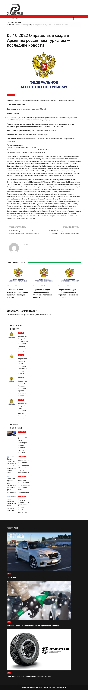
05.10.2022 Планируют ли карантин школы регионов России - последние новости (64, 232)
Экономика (21, 431)
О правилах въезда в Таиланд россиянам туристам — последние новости (22, 366)
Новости (11, 95)
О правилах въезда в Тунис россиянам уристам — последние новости (22, 410)
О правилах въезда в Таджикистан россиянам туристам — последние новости (23, 343)
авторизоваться (45, 314)
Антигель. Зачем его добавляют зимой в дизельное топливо (33, 626)
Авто (9, 573)
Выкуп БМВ (11, 577)
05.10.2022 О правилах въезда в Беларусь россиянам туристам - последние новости (24, 232)
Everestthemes (61, 687)
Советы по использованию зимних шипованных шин (29, 677)
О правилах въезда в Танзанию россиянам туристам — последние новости (22, 388)
